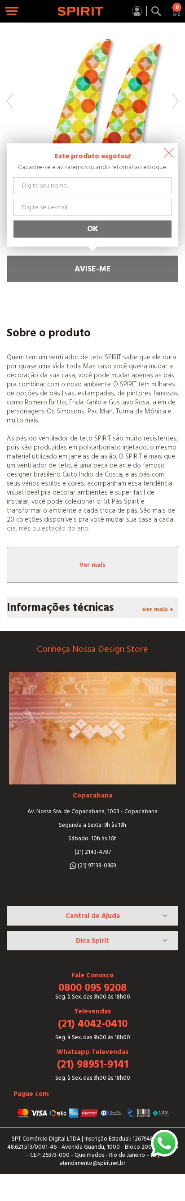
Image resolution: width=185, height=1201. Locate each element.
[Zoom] (92, 109)
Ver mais (92, 564)
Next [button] (175, 101)
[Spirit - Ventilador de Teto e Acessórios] (80, 11)
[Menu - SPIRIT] (11, 11)
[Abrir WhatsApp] (164, 1143)
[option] (92, 109)
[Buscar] (156, 11)
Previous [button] (10, 101)
